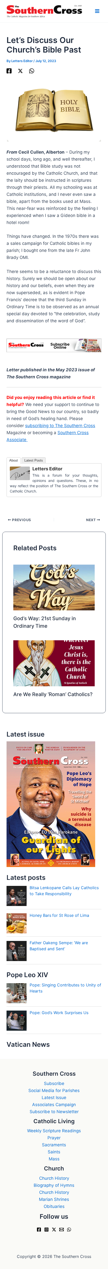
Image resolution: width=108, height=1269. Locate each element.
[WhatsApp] (31, 70)
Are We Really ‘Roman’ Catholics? (53, 694)
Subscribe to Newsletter (54, 1111)
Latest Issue (54, 1097)
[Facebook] (9, 70)
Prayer (54, 1137)
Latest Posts (33, 460)
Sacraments (54, 1144)
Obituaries (54, 1206)
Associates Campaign (54, 1104)
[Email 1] (61, 1229)
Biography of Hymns (54, 1185)
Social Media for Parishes (54, 1090)
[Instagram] (46, 1229)
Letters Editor (47, 468)
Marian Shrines (54, 1199)
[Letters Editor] (20, 473)
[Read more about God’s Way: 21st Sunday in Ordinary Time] (54, 587)
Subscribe (54, 1083)
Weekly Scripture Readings (54, 1130)
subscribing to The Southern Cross (60, 425)
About (13, 460)
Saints (54, 1151)
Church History (54, 1178)
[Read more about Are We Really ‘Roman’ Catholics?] (54, 662)
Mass (54, 1158)
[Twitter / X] (20, 70)
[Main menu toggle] (97, 11)
